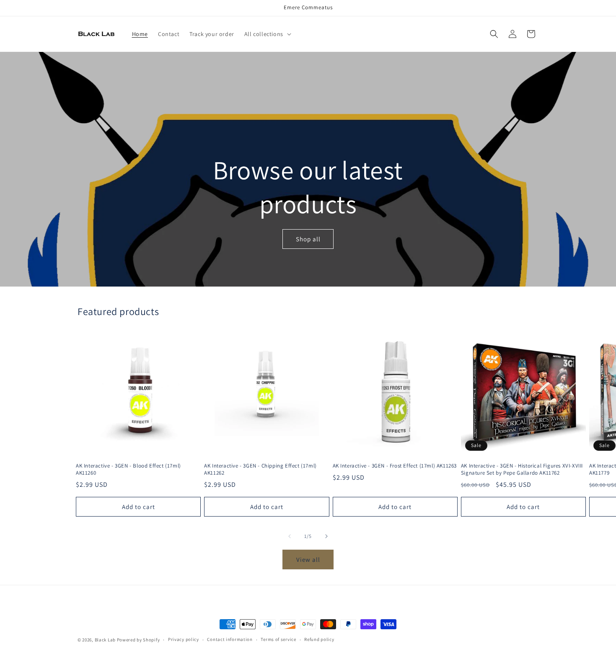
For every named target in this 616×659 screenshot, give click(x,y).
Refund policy (319, 639)
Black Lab (105, 640)
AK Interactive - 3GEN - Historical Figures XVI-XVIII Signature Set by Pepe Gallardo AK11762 (522, 469)
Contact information (229, 639)
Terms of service (278, 639)
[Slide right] (326, 536)
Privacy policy (183, 639)
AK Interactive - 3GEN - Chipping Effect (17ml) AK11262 (260, 469)
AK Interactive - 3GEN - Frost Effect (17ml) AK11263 (395, 466)
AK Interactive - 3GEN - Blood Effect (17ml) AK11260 (128, 469)
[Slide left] (289, 536)
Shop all (308, 239)
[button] (267, 34)
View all (308, 559)
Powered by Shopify (138, 640)
